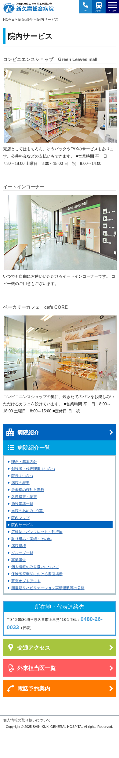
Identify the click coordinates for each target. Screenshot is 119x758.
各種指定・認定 (24, 497)
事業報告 (18, 560)
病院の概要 (20, 483)
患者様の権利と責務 (27, 490)
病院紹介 (25, 19)
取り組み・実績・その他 (31, 539)
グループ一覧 (22, 553)
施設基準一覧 (22, 504)
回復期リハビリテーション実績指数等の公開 (48, 588)
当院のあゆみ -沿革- (27, 511)
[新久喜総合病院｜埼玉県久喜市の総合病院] (28, 7)
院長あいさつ (22, 476)
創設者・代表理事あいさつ (33, 469)
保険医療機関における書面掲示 (37, 574)
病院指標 (18, 546)
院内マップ (20, 518)
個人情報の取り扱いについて (35, 567)
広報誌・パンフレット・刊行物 (37, 532)
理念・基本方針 (24, 462)
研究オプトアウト (26, 581)
